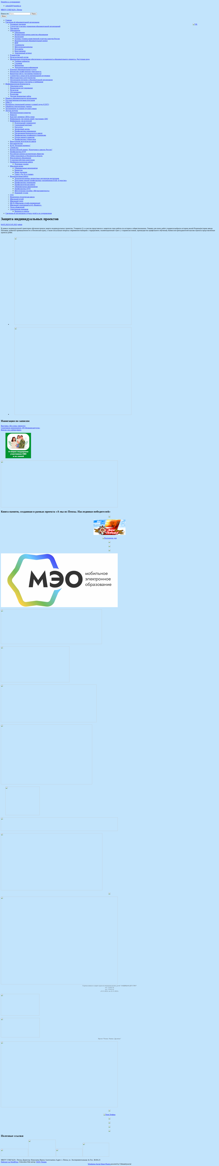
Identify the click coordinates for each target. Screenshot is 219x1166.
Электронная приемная (19, 209)
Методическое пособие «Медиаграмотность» (32, 191)
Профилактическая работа (25, 185)
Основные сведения (18, 24)
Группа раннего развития (24, 137)
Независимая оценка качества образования (31, 35)
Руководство (15, 55)
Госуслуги (19, 127)
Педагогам (14, 90)
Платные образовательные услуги (23, 69)
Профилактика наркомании (25, 131)
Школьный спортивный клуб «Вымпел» (26, 205)
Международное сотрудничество (23, 78)
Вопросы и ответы (22, 211)
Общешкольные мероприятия (26, 168)
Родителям (14, 94)
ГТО (12, 195)
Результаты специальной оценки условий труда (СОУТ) (27, 104)
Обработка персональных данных (18, 106)
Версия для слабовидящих (11, 430)
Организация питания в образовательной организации (31, 80)
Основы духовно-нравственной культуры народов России (37, 39)
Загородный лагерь (22, 129)
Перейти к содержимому (10, 2)
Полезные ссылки (22, 164)
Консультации (20, 51)
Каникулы (19, 170)
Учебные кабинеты (22, 61)
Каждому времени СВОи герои (22, 117)
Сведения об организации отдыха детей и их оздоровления (28, 213)
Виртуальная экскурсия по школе (23, 141)
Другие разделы (11, 111)
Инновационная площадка (20, 113)
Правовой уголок (21, 193)
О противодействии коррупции (22, 160)
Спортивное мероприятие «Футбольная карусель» (20, 428)
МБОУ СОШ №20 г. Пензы (11, 10)
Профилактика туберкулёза (25, 139)
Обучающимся (15, 92)
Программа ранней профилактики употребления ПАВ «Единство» (41, 180)
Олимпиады (19, 45)
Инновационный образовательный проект (31, 41)
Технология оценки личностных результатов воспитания (37, 178)
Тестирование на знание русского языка (21, 108)
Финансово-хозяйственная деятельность (25, 71)
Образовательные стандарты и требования (26, 82)
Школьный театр (16, 201)
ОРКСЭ (8, 102)
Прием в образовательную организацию (21, 98)
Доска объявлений (17, 207)
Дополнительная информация (26, 67)
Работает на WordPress (9, 1162)
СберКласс (14, 148)
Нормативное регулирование (21, 88)
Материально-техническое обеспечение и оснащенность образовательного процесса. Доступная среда (50, 59)
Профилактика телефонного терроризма (30, 135)
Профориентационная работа (21, 162)
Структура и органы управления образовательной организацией (35, 26)
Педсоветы (19, 49)
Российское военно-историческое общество (27, 154)
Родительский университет (25, 123)
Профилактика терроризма (25, 182)
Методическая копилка (24, 47)
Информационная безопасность (17, 84)
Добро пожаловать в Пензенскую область (26, 156)
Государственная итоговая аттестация (20, 100)
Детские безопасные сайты (20, 96)
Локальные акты (16, 86)
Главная (8, 20)
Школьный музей (17, 199)
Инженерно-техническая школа (22, 197)
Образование (15, 30)
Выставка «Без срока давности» (13, 426)
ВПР (16, 43)
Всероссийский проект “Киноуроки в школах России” (31, 150)
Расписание (19, 37)
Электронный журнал (23, 53)
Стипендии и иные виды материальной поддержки (30, 76)
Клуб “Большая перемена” (20, 145)
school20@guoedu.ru (13, 6)
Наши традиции (21, 172)
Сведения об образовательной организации (22, 22)
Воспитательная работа (19, 176)
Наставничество (16, 143)
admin (20, 224)
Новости (13, 115)
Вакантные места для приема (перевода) (25, 74)
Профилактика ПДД (18, 152)
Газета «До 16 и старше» (24, 174)
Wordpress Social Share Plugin (99, 1164)
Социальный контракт (23, 125)
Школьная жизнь (16, 166)
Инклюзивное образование (20, 158)
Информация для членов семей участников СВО (29, 119)
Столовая (18, 63)
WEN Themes (41, 1162)
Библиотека (19, 65)
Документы (14, 28)
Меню (4, 16)
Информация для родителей (21, 121)
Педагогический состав (19, 57)
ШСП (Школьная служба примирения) (25, 203)
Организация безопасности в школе (28, 133)
